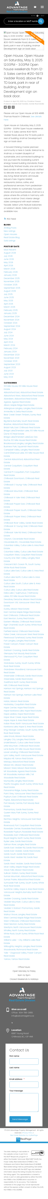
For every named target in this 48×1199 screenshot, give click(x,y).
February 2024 (10, 348)
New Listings (9, 231)
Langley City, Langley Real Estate (19, 739)
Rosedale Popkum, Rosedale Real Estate (23, 831)
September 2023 (12, 364)
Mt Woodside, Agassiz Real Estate (20, 771)
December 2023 (11, 354)
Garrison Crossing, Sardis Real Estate (21, 650)
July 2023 (8, 370)
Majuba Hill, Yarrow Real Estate (18, 758)
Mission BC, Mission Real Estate (18, 765)
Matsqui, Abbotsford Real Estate (19, 761)
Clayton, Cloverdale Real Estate (19, 538)
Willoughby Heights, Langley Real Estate (23, 946)
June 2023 (9, 373)
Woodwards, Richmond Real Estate (21, 949)
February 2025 (11, 310)
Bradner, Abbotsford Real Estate (19, 424)
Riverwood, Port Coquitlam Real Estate (22, 825)
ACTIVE (33, 16)
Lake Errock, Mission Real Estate (19, 736)
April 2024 (8, 342)
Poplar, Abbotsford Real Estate (18, 799)
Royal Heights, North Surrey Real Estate (22, 838)
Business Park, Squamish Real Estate (21, 446)
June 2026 (9, 259)
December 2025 (12, 278)
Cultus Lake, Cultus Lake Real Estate (21, 589)
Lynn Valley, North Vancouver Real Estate (23, 755)
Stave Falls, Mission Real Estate (18, 869)
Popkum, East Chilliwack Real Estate (21, 796)
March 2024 (9, 345)
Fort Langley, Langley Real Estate (19, 640)
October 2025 (10, 284)
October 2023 (10, 361)
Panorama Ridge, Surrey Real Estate (21, 790)
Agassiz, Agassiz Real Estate (17, 402)
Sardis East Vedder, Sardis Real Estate (28, 104)
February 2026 (11, 272)
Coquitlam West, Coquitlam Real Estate (23, 554)
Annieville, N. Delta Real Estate (18, 411)
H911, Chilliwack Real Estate (16, 685)
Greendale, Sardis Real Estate (18, 679)
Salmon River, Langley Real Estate (20, 844)
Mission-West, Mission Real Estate (20, 768)
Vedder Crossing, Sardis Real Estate (21, 898)
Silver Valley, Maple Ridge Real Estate (22, 866)
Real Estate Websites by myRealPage (24, 1135)
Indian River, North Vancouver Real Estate (24, 723)
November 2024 (11, 319)
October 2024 (10, 322)
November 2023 (11, 358)
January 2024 (10, 351)
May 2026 (8, 262)
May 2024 (8, 338)
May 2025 (8, 300)
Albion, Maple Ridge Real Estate (19, 405)
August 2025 (10, 291)
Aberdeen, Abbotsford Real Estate (20, 398)
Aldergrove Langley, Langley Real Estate (23, 408)
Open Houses (10, 234)
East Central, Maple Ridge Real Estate (22, 612)
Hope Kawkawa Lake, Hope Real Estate (22, 710)
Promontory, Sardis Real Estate (18, 809)
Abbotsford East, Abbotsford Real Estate (23, 392)
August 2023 (10, 367)
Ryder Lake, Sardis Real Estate (18, 841)
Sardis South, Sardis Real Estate (19, 854)
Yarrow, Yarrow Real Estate (17, 959)
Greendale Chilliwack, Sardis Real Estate (23, 675)
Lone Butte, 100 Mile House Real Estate (22, 749)
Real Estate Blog (12, 237)
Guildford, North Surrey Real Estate (20, 682)
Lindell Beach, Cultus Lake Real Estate (22, 742)
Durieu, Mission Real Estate (16, 608)
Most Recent (10, 249)
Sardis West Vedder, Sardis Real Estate (22, 863)
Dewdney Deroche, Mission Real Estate (22, 599)
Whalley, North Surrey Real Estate (19, 930)
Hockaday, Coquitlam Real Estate (20, 704)
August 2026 (10, 252)
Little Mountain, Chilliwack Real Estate (22, 745)
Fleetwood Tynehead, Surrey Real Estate (23, 637)
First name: (14, 1056)
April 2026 (8, 265)
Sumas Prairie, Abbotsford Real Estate (22, 879)
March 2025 (9, 307)
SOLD (42, 16)
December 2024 (11, 316)
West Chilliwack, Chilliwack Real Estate (22, 920)
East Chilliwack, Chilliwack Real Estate (22, 615)
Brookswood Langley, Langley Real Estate (24, 443)
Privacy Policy (28, 1133)
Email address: (16, 1079)
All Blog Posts (10, 227)
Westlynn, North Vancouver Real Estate (22, 927)
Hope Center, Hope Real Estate (19, 707)
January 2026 (10, 275)
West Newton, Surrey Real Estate (19, 924)
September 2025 (12, 287)
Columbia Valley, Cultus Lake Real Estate (23, 551)
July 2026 (8, 256)
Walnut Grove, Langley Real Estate (20, 914)
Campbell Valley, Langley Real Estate (22, 449)
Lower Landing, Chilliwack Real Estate (22, 752)
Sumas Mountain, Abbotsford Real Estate (24, 876)
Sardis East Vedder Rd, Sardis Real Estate (23, 847)
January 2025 (10, 313)
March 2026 (9, 268)
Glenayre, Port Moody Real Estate (20, 653)
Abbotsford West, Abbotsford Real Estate (24, 395)
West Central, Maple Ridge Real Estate (22, 917)
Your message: (16, 1090)
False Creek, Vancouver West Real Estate (24, 634)
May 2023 (8, 377)
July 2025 (8, 294)
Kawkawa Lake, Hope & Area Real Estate (23, 726)
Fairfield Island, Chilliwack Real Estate (21, 631)
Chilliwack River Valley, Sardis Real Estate (23, 522)
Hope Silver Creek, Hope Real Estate (21, 717)
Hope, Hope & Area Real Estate (19, 720)
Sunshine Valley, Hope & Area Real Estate (24, 889)
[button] (12, 1022)
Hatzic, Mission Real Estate (16, 701)
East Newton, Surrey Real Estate (19, 618)
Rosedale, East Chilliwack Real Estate (22, 835)
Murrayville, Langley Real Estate (19, 780)
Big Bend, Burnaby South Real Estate (21, 421)
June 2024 (9, 335)
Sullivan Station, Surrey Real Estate (20, 873)
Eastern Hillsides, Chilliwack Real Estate (22, 621)
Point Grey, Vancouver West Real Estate (23, 793)
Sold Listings (9, 240)
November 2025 (11, 281)
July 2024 (8, 332)
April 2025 (8, 303)
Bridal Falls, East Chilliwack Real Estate (22, 427)
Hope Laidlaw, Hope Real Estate (19, 714)
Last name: (14, 1067)
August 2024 (10, 329)
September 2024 (12, 326)
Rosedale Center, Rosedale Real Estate (23, 828)
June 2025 (9, 297)
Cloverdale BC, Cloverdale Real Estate (22, 542)
